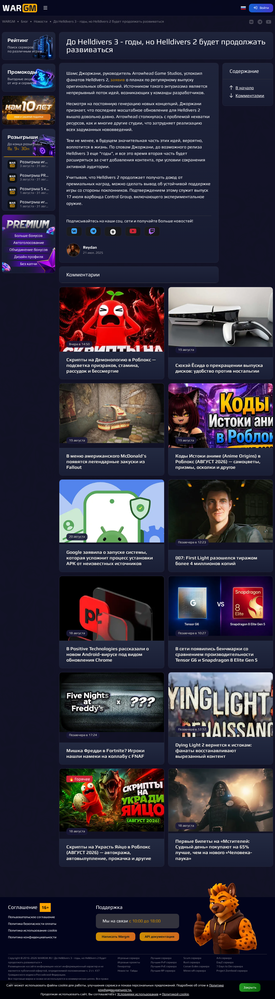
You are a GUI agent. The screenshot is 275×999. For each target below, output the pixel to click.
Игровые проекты (129, 962)
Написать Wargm (115, 936)
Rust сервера (191, 962)
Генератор (124, 966)
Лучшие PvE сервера (163, 966)
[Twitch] (152, 231)
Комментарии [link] (250, 95)
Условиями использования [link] (137, 994)
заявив (118, 79)
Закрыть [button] (250, 987)
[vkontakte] (74, 231)
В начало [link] (245, 87)
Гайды (134, 970)
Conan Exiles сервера (196, 966)
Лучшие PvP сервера (163, 962)
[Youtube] (133, 231)
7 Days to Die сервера (229, 966)
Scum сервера (192, 957)
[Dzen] (112, 231)
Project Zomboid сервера (230, 970)
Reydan (90, 247)
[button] (45, 8)
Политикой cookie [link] (175, 994)
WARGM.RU (45, 957)
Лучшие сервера (161, 957)
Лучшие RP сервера (163, 970)
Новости (123, 970)
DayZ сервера (224, 962)
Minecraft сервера (194, 970)
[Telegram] (93, 231)
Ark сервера (223, 957)
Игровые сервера (128, 957)
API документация (159, 936)
